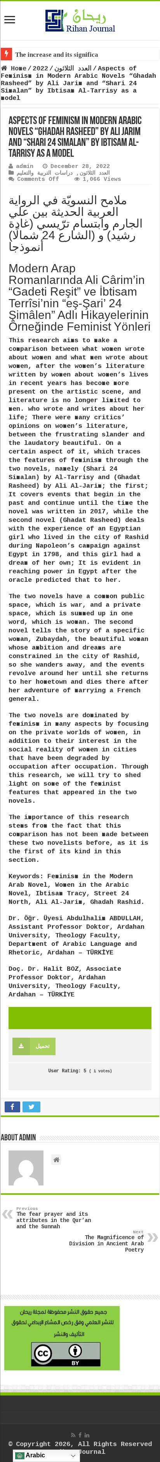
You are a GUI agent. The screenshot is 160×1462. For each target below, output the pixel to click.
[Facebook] (80, 1435)
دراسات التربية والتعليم (45, 173)
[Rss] (73, 1435)
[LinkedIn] (87, 1435)
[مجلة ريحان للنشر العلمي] (80, 19)
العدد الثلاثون (73, 68)
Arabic (34, 1455)
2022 (40, 68)
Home (16, 68)
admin (24, 166)
